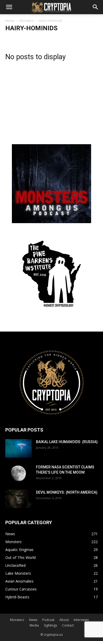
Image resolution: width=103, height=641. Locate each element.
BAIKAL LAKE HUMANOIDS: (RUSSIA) (67, 442)
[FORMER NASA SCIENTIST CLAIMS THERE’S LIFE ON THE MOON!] (18, 473)
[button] (9, 7)
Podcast (48, 620)
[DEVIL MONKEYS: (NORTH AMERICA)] (18, 499)
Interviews (81, 620)
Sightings (50, 625)
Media (34, 625)
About (64, 620)
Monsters (27, 20)
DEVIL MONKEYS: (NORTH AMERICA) (66, 492)
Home (10, 20)
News (33, 620)
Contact (68, 625)
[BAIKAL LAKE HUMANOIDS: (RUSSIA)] (18, 448)
